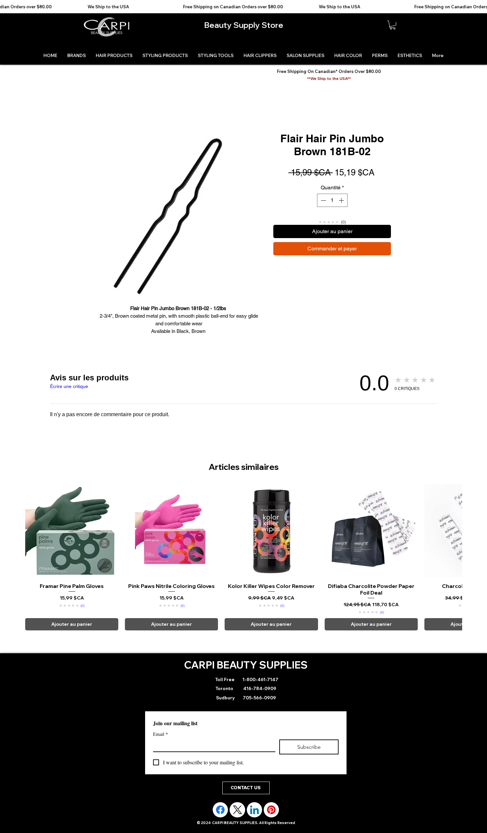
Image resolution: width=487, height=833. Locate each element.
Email (160, 734)
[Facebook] (220, 809)
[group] (243, 557)
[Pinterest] (271, 809)
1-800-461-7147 (260, 679)
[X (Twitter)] (237, 809)
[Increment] (342, 200)
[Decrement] (322, 200)
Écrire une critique (69, 386)
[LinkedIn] (254, 809)
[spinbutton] (332, 200)
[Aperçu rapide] (71, 530)
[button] (392, 25)
